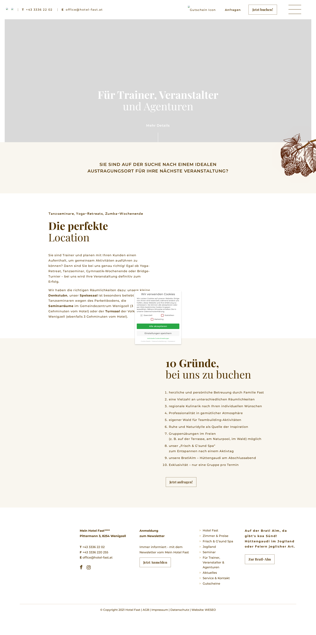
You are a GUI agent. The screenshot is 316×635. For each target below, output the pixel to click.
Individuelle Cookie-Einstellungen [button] (158, 338)
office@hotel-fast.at (96, 557)
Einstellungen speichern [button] (158, 333)
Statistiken (169, 315)
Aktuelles (210, 572)
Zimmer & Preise (215, 536)
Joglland (209, 547)
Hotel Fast (210, 530)
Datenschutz (179, 610)
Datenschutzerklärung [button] (159, 341)
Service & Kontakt (216, 578)
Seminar (209, 552)
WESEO (210, 610)
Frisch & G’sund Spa (218, 541)
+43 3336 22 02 (92, 547)
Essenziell (148, 315)
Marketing (159, 319)
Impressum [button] (171, 341)
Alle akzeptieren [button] (158, 326)
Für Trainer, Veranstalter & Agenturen (213, 562)
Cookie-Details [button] (146, 341)
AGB (146, 610)
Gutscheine (211, 583)
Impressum (159, 610)
